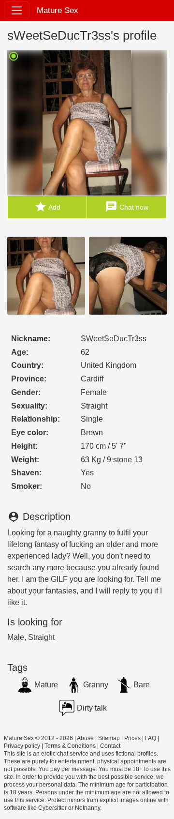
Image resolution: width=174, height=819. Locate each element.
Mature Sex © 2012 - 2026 (38, 738)
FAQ (150, 738)
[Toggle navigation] (16, 10)
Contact (110, 746)
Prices (132, 738)
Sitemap (109, 738)
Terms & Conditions (70, 746)
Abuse (85, 738)
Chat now (126, 206)
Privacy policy (22, 746)
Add (47, 206)
